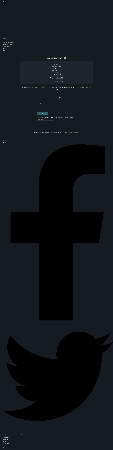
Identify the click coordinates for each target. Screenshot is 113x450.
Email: (59, 97)
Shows (4, 48)
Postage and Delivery (8, 44)
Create (40, 434)
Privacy (65, 132)
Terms (70, 132)
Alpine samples (7, 46)
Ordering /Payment (44, 132)
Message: (39, 103)
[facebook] (58, 320)
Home (4, 38)
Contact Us (6, 40)
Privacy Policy (64, 117)
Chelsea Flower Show (8, 42)
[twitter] (58, 431)
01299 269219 (59, 78)
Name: (38, 97)
